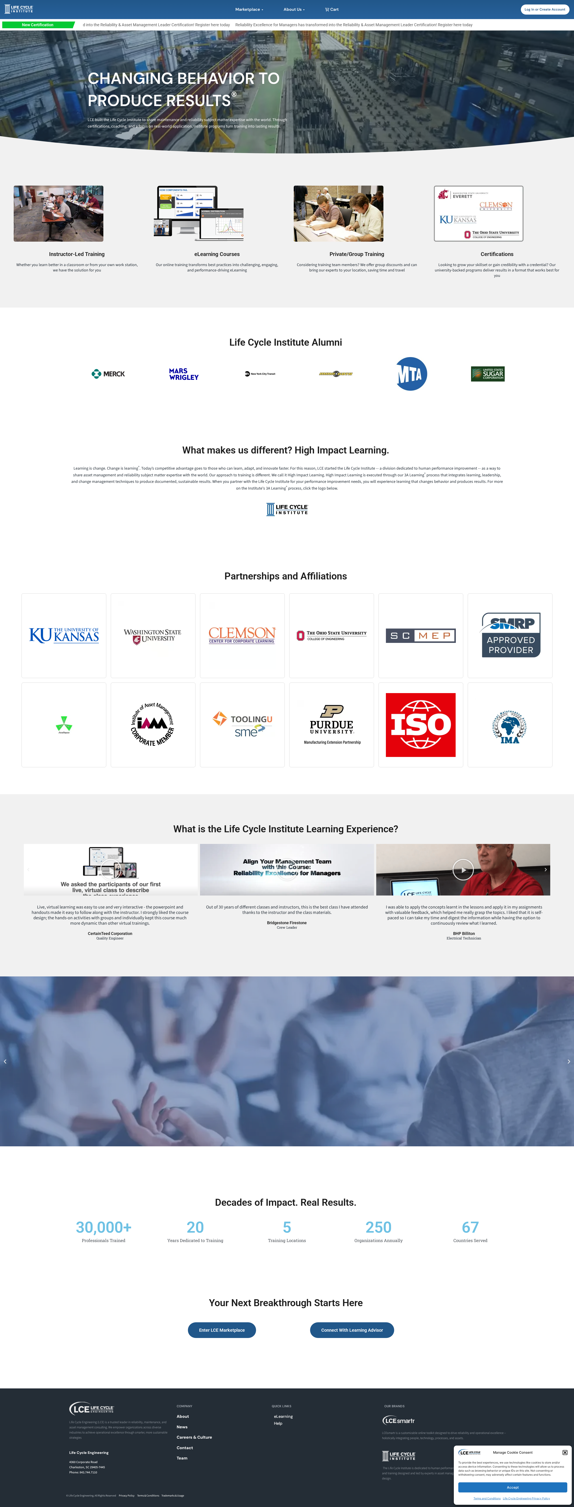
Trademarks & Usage (172, 1496)
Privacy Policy (126, 1496)
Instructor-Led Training (77, 254)
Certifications (497, 254)
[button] (565, 1452)
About (183, 1416)
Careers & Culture (194, 1437)
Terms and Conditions (487, 1498)
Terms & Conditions (148, 1496)
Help (278, 1423)
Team (182, 1458)
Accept (513, 1487)
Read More (287, 1086)
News (182, 1427)
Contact (185, 1448)
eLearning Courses (217, 254)
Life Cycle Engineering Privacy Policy (526, 1498)
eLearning (283, 1416)
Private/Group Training (357, 254)
